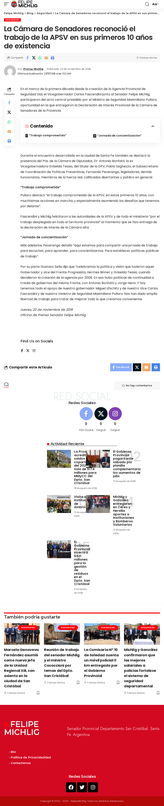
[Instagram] (34, 351)
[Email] (46, 58)
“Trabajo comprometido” (48, 135)
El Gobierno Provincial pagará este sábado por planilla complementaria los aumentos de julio (127, 463)
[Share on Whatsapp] (40, 58)
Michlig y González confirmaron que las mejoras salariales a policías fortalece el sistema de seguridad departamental (141, 668)
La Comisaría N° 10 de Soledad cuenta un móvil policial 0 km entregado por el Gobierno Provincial (101, 662)
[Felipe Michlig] (24, 4)
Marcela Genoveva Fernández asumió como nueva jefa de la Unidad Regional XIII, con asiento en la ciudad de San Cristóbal (21, 668)
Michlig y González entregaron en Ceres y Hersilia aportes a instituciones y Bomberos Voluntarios (123, 510)
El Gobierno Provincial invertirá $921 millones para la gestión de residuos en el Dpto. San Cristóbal (82, 563)
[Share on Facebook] (27, 58)
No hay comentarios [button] (139, 385)
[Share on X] (34, 58)
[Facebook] (22, 351)
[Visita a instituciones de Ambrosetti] (59, 504)
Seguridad (12, 19)
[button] (7, 4)
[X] (28, 351)
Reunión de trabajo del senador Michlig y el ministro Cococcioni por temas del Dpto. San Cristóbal (62, 662)
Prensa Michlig (33, 68)
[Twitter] (82, 787)
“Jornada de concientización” (119, 136)
